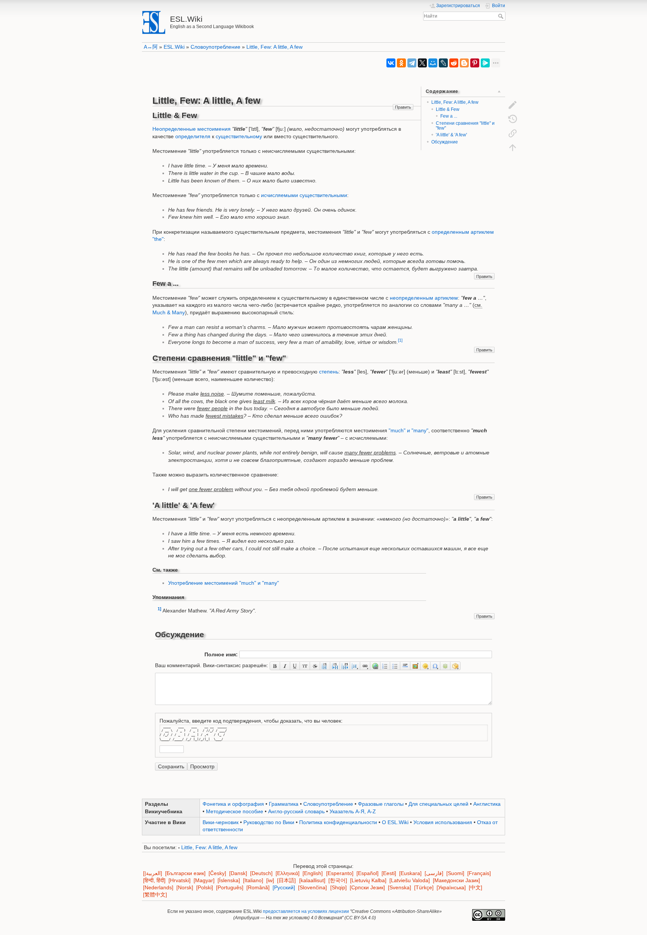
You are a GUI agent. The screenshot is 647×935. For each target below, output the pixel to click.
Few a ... (448, 116)
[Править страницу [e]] (512, 104)
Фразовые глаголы (381, 804)
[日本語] (286, 880)
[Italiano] (253, 880)
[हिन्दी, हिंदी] (154, 880)
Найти (501, 16)
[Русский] (284, 887)
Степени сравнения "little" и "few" (465, 126)
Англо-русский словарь (296, 811)
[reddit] (453, 62)
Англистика (487, 804)
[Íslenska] (229, 880)
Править (403, 107)
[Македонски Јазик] (456, 880)
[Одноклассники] (401, 62)
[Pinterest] (474, 62)
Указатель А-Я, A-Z (352, 811)
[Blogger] (464, 62)
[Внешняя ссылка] (375, 666)
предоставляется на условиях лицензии (306, 911)
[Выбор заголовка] (355, 666)
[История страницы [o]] (512, 119)
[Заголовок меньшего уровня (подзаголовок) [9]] (335, 666)
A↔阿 (151, 47)
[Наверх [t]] (512, 147)
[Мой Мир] (432, 62)
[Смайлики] (425, 666)
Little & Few (447, 109)
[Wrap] (455, 666)
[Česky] (217, 873)
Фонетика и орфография (233, 804)
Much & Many (168, 312)
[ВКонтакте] (390, 62)
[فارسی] (434, 873)
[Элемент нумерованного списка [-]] (385, 666)
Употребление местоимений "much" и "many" (223, 583)
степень (328, 372)
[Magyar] (204, 880)
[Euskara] (410, 873)
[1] (400, 340)
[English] (313, 873)
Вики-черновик (221, 822)
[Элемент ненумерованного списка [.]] (395, 666)
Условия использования (442, 822)
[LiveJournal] (443, 62)
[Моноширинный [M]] (305, 666)
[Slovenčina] (312, 887)
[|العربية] (152, 873)
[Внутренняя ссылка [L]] (365, 666)
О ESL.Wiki (395, 822)
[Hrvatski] (179, 880)
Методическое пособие (234, 811)
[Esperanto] (339, 873)
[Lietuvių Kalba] (368, 880)
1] (159, 608)
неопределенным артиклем (424, 298)
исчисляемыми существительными (304, 195)
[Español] (367, 873)
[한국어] (337, 880)
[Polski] (204, 887)
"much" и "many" (408, 430)
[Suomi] (455, 873)
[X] (422, 62)
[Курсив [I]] (285, 666)
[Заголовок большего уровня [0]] (345, 666)
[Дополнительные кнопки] (445, 666)
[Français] (479, 873)
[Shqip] (338, 887)
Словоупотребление (215, 47)
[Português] (229, 887)
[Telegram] (411, 62)
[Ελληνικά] (288, 873)
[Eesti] (389, 873)
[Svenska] (399, 887)
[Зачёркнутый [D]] (315, 666)
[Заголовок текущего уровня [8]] (325, 666)
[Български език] (185, 873)
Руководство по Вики (268, 822)
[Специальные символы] (436, 666)
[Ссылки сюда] (512, 133)
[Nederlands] (158, 887)
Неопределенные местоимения (191, 129)
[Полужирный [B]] (275, 666)
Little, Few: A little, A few (274, 47)
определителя (192, 136)
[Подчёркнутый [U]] (295, 666)
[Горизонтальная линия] (405, 666)
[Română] (258, 887)
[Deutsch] (261, 873)
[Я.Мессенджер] (485, 62)
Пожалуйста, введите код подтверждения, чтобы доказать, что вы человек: (251, 721)
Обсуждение (444, 142)
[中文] (475, 887)
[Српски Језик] (367, 887)
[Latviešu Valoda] (409, 880)
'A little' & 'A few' (451, 134)
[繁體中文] (155, 895)
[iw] (270, 880)
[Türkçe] (424, 887)
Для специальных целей (438, 804)
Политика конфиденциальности (338, 822)
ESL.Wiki (174, 47)
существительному (239, 136)
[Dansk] (238, 873)
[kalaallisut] (312, 880)
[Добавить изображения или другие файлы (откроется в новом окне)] (415, 666)
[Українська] (451, 887)
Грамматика (283, 804)
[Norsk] (184, 887)
